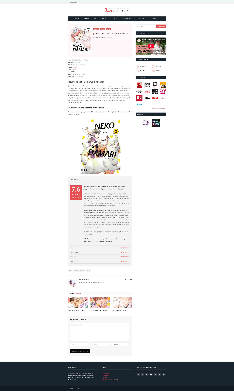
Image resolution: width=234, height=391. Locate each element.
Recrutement (106, 374)
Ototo (75, 67)
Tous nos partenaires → (159, 108)
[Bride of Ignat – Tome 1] (122, 302)
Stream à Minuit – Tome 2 (99, 310)
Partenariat (105, 375)
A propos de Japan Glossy (110, 379)
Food (86, 18)
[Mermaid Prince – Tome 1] (78, 302)
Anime (77, 18)
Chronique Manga (78, 270)
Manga (102, 29)
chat (70, 270)
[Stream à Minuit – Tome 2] (100, 302)
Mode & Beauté (128, 18)
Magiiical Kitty (100, 38)
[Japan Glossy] (117, 10)
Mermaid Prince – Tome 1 (77, 310)
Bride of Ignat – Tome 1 (120, 310)
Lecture (103, 18)
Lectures (96, 29)
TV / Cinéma (153, 18)
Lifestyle (115, 18)
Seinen (109, 29)
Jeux (95, 18)
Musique (142, 18)
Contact (104, 377)
